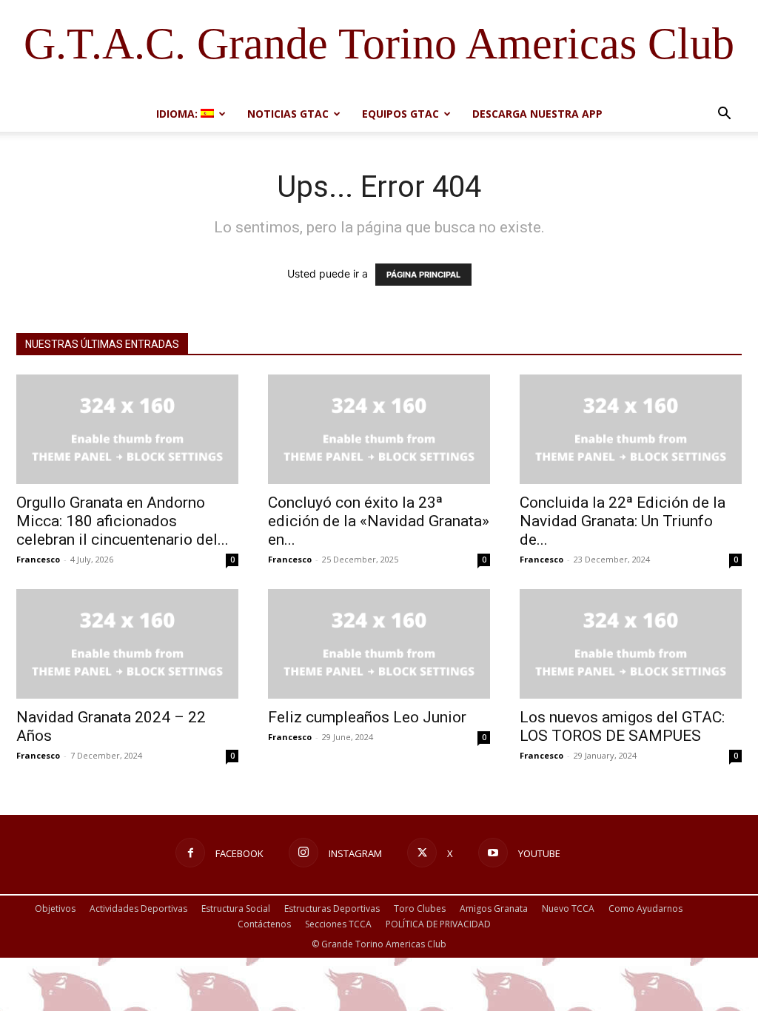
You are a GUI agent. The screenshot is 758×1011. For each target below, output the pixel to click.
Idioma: (178, 114)
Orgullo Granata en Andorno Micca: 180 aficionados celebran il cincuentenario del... (122, 521)
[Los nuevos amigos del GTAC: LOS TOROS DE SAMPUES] (631, 644)
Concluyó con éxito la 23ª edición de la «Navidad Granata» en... (378, 521)
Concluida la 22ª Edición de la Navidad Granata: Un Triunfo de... (622, 521)
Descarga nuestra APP (537, 114)
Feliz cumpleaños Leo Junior (367, 717)
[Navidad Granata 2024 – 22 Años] (127, 644)
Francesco (38, 559)
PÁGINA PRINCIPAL (423, 274)
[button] (724, 115)
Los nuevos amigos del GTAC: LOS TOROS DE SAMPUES (622, 726)
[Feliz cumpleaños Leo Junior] (379, 644)
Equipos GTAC (400, 114)
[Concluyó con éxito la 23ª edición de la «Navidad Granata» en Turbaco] (379, 429)
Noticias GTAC (288, 114)
